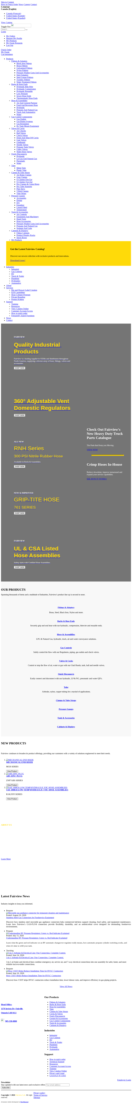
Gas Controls (55, 1038)
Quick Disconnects (57, 1016)
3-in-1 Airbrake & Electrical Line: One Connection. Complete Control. (35, 957)
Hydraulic (54, 1047)
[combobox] (13, 29)
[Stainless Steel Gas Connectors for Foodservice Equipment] (37, 913)
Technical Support (57, 1062)
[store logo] (21, 27)
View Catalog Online (58, 1071)
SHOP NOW (19, 368)
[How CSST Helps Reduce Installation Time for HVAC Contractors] (34, 971)
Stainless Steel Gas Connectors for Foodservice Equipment (30, 917)
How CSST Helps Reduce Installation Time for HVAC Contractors (33, 976)
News (21, 4)
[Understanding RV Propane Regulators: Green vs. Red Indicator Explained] (37, 933)
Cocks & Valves (56, 1014)
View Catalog (6, 22)
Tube (52, 1009)
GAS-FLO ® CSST (58, 1076)
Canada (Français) (13, 13)
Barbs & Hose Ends (58, 1004)
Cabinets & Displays (58, 1025)
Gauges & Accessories (59, 1018)
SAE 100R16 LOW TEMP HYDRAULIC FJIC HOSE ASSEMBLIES (37, 790)
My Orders (10, 36)
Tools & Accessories (58, 1023)
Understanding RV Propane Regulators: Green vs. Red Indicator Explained (36, 938)
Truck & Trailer (56, 1042)
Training (53, 1069)
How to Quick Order (9, 4)
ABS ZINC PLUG (14, 776)
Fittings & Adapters (66, 607)
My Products (11, 41)
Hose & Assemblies (57, 1007)
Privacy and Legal (57, 1073)
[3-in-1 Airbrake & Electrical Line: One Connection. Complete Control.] (36, 953)
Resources (54, 1064)
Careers (27, 4)
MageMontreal (24, 1102)
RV (51, 1040)
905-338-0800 (11, 1021)
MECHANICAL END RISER (19, 762)
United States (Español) (15, 18)
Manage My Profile (14, 38)
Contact (34, 4)
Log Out (9, 45)
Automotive (54, 1049)
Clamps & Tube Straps (59, 1011)
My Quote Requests (14, 43)
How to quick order (57, 1059)
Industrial (53, 1035)
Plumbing (53, 1045)
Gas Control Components (60, 1021)
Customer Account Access (60, 1066)
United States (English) (15, 16)
